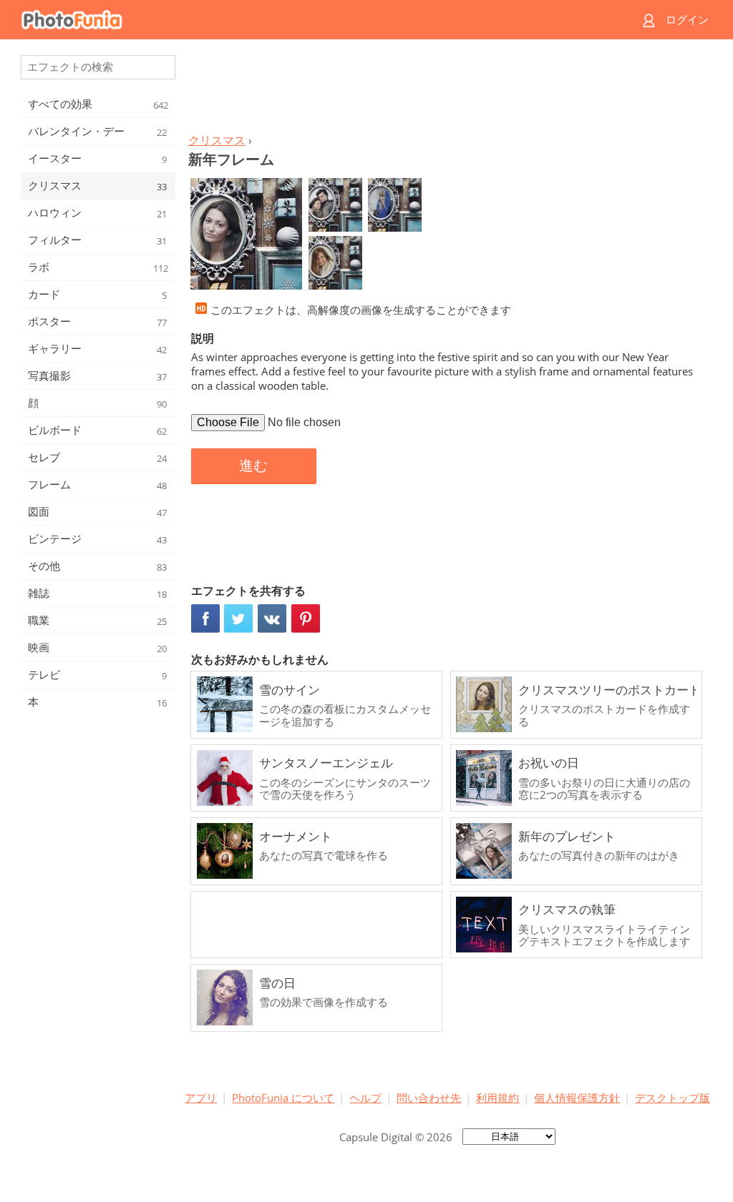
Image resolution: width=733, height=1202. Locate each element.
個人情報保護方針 (577, 1097)
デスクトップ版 (672, 1097)
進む (253, 465)
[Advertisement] (447, 90)
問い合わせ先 (429, 1097)
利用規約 (497, 1097)
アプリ (201, 1097)
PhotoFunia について (283, 1097)
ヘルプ (365, 1097)
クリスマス (217, 140)
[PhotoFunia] (311, 19)
